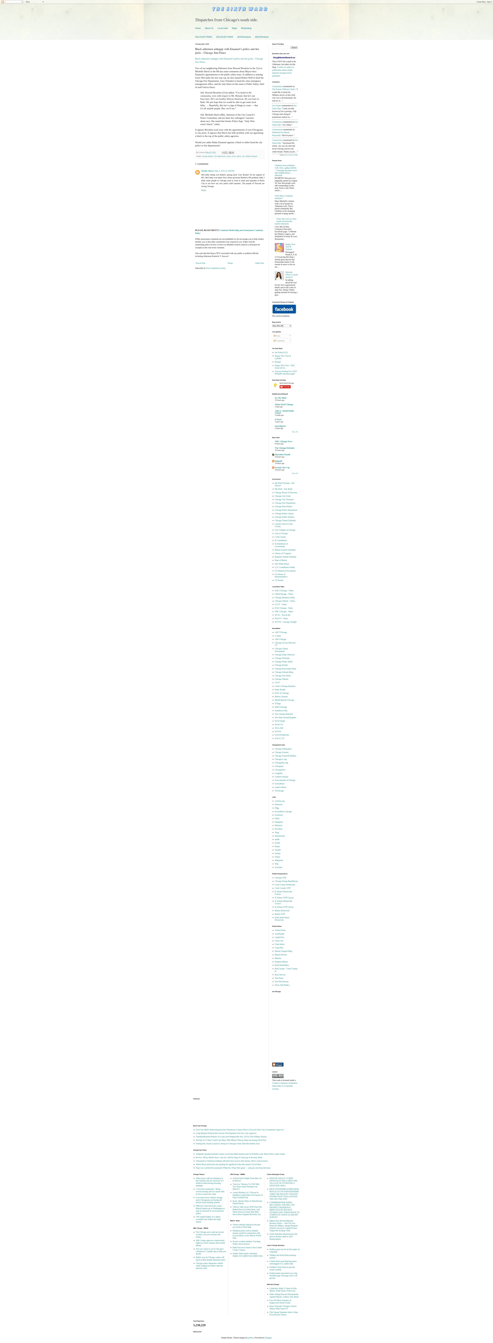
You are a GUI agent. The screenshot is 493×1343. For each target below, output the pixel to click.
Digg (277, 808)
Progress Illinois (281, 962)
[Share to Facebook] (230, 152)
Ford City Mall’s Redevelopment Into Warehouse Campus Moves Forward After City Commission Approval (240, 1130)
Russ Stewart (280, 975)
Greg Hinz (279, 948)
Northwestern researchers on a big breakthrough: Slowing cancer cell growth (283, 1275)
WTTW (278, 731)
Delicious (278, 804)
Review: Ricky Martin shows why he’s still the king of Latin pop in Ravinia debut (229, 1157)
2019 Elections (244, 37)
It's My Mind (280, 398)
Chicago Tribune (281, 679)
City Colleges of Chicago (285, 530)
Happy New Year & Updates (290, 246)
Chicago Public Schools (284, 517)
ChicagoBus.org (281, 763)
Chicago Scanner (282, 752)
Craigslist (278, 773)
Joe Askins (276, 105)
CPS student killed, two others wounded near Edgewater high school (208, 1219)
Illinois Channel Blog (283, 951)
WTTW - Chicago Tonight (285, 622)
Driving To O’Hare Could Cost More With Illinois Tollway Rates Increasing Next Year (231, 1140)
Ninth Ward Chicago (284, 404)
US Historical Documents (285, 571)
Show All (295, 432)
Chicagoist (279, 766)
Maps (234, 28)
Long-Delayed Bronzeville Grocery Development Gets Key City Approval (226, 1133)
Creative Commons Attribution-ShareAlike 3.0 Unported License (285, 1086)
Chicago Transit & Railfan (285, 756)
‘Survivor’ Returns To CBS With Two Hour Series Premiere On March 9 (246, 1186)
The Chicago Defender (285, 448)
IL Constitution (281, 540)
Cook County (280, 537)
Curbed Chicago (281, 777)
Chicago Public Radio (284, 662)
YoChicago (279, 791)
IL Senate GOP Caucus (284, 907)
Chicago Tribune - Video (285, 601)
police (239, 156)
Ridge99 (278, 461)
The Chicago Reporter (284, 714)
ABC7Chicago (281, 632)
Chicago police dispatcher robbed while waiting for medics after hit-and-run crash (209, 1265)
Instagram (279, 822)
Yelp (276, 864)
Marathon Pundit (282, 454)
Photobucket (280, 836)
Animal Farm (280, 930)
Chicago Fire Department (285, 503)
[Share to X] (228, 152)
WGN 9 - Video (281, 618)
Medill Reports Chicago (284, 700)
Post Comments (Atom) (215, 268)
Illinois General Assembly (285, 550)
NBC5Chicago (281, 707)
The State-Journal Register (285, 717)
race (243, 156)
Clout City (279, 941)
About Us (209, 28)
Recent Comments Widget (291, 155)
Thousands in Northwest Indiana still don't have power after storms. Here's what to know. (232, 1161)
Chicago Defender (282, 658)
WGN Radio (280, 721)
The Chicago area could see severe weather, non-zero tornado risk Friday (210, 1234)
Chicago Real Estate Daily (285, 669)
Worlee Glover (207, 171)
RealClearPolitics (282, 965)
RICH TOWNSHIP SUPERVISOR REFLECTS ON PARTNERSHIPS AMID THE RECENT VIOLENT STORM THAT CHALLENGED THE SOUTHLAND (284, 1194)
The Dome (279, 978)
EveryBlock (280, 784)
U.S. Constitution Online (285, 567)
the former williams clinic (283, 89)
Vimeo (277, 857)
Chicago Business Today (285, 597)
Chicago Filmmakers (283, 749)
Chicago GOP (280, 878)
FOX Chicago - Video (284, 608)
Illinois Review (281, 955)
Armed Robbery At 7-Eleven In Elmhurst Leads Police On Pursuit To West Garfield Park (248, 1194)
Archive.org (280, 801)
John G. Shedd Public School (284, 412)
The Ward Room (281, 981)
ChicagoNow (280, 770)
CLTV (277, 682)
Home (198, 28)
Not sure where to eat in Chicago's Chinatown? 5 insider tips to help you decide (211, 1251)
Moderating (246, 28)
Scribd (277, 843)
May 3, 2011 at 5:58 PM (224, 171)
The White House (282, 564)
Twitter (278, 853)
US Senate (279, 580)
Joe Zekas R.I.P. (281, 352)
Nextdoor (278, 829)
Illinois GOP (280, 914)
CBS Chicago (280, 639)
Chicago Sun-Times (283, 676)
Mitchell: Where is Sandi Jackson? (291, 274)
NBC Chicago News (283, 441)
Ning (277, 832)
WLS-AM (279, 728)
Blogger (268, 1338)
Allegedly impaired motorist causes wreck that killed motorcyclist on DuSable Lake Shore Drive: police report (240, 1154)
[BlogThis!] (225, 152)
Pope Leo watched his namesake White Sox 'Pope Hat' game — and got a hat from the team (233, 1168)
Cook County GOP (283, 888)
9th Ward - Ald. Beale (283, 489)
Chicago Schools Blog (284, 672)
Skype (277, 846)
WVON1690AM (282, 735)
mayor (228, 156)
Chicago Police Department (286, 510)
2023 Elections (262, 37)
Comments (280, 341)
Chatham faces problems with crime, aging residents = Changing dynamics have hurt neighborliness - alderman (286, 170)
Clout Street (279, 944)
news (234, 156)
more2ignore (280, 426)
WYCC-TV (280, 738)
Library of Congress (283, 553)
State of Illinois (281, 560)
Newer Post (200, 263)
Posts (277, 336)
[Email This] (223, 152)
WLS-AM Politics (282, 985)
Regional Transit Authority (285, 557)
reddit (277, 839)
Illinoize (278, 958)
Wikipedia (279, 860)
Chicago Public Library (284, 513)
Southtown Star (281, 710)
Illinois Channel (281, 696)
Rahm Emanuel (251, 156)
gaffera (251, 1338)
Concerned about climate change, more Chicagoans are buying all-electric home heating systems (209, 1199)
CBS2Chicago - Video (284, 594)
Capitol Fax (279, 937)
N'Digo (278, 703)
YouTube (278, 867)
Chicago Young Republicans (286, 881)
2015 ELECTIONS (224, 37)
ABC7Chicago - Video (284, 590)
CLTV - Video (281, 604)
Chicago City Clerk (283, 496)
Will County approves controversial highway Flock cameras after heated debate (210, 1242)
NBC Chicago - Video (284, 611)
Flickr (277, 818)
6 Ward (278, 419)
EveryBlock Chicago (283, 811)
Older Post (259, 263)
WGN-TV (279, 724)
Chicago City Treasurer (284, 499)
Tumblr (278, 850)
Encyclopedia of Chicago (285, 780)
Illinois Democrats (282, 910)
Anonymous (277, 86)
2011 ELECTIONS (203, 37)
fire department (219, 156)
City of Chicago (281, 533)
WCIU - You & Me (282, 615)
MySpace (278, 825)
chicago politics (207, 156)
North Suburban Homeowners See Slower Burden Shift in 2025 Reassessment (283, 1236)
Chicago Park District (283, 506)
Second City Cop (282, 467)
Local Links (222, 28)
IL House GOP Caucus (284, 897)
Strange (278, 362)
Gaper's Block (280, 787)
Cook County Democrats (285, 885)
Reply (203, 190)
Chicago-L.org (281, 759)
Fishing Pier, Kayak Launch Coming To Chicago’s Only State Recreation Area (228, 1143)
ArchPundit (279, 934)
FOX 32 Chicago (282, 693)
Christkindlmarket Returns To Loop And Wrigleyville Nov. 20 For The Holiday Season (231, 1137)
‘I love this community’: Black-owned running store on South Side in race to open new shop (210, 1191)
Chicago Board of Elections (286, 492)
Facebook (279, 815)
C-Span (278, 636)
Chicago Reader (281, 665)
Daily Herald (280, 690)
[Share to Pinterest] (233, 152)
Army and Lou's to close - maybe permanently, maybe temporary (286, 221)
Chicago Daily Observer (285, 655)
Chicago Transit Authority (285, 520)
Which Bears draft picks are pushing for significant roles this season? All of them (228, 1164)
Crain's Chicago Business (285, 686)
